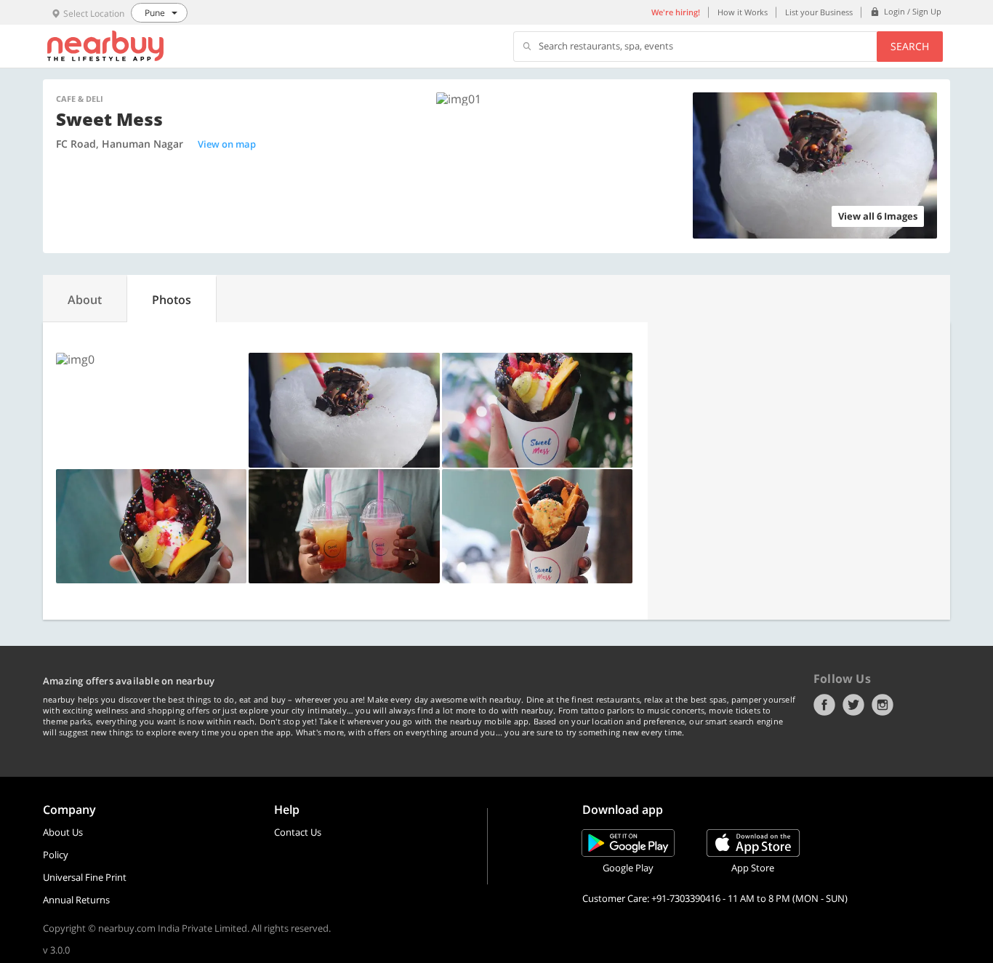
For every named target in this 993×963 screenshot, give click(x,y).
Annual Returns (76, 899)
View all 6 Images (877, 216)
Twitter (853, 705)
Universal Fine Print (84, 877)
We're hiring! (675, 12)
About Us (63, 832)
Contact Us (297, 832)
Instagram (882, 705)
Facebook (824, 705)
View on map (227, 144)
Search (910, 46)
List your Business (819, 12)
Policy (55, 854)
